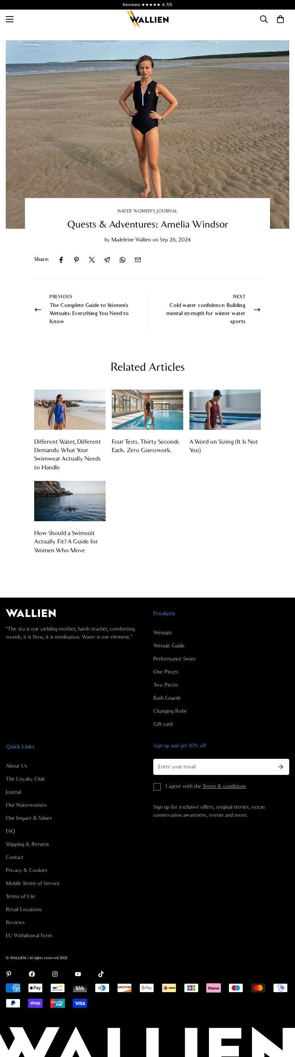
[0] (280, 19)
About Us (16, 766)
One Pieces (165, 672)
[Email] (138, 260)
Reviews (15, 922)
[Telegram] (107, 260)
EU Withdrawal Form (29, 935)
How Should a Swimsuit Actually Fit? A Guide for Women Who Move (66, 541)
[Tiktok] (101, 974)
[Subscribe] (280, 767)
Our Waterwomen (26, 805)
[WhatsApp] (122, 260)
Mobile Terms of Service (33, 883)
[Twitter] (91, 260)
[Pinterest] (76, 260)
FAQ (10, 831)
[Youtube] (78, 974)
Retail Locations (23, 909)
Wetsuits (162, 633)
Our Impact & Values (29, 818)
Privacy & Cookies (26, 870)
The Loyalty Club (25, 779)
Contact (14, 857)
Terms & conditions (224, 786)
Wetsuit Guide (169, 646)
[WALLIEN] (147, 19)
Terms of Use (20, 896)
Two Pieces (165, 685)
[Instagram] (55, 974)
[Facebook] (61, 260)
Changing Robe (170, 711)
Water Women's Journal (147, 211)
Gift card (162, 724)
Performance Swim (174, 659)
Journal (13, 792)
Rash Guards (167, 698)
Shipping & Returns (27, 844)
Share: (41, 259)
